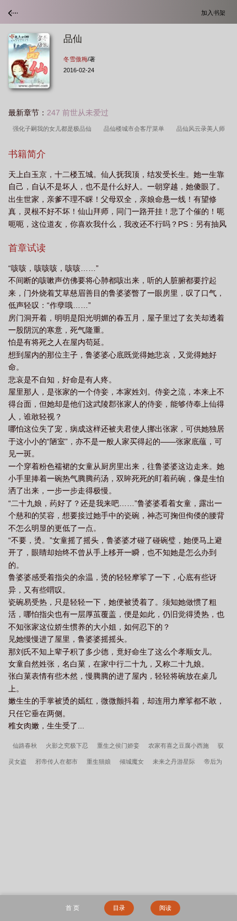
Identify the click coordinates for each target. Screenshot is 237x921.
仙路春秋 (25, 745)
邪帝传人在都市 (56, 761)
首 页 (72, 907)
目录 (119, 907)
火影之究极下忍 (67, 745)
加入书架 (215, 12)
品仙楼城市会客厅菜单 (136, 128)
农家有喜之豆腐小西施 (178, 745)
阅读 (165, 907)
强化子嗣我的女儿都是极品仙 (54, 128)
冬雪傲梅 (75, 59)
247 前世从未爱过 (78, 112)
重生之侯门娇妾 (118, 745)
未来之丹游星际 (174, 761)
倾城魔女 (132, 761)
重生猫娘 (99, 761)
